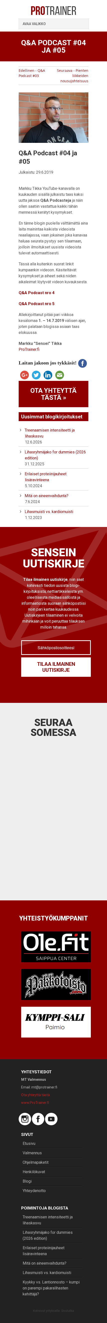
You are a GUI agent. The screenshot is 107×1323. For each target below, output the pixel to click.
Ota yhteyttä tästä (35, 1095)
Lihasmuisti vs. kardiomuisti (49, 511)
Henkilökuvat (34, 1171)
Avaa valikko (34, 24)
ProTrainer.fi (29, 349)
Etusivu (29, 1143)
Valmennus (32, 1153)
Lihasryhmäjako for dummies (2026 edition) (48, 1235)
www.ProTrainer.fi (35, 1103)
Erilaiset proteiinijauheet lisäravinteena (43, 1250)
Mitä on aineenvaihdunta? (46, 495)
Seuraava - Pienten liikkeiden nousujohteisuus (72, 75)
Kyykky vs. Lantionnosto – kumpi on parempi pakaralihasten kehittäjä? (51, 1288)
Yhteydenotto (34, 1190)
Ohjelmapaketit (36, 1162)
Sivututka (67, 1311)
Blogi (27, 1181)
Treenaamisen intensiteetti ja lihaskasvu (48, 1220)
